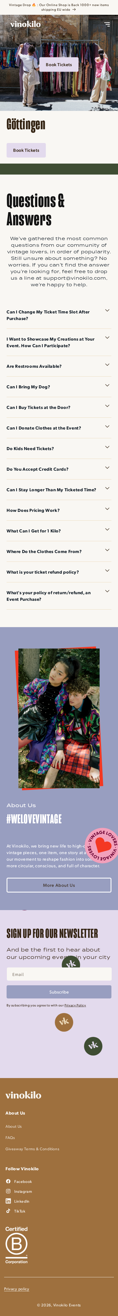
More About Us (59, 885)
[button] (107, 24)
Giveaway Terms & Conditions (32, 1148)
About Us (13, 1126)
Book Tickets (59, 64)
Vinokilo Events (67, 1305)
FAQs (10, 1137)
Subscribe (59, 992)
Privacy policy (16, 1288)
